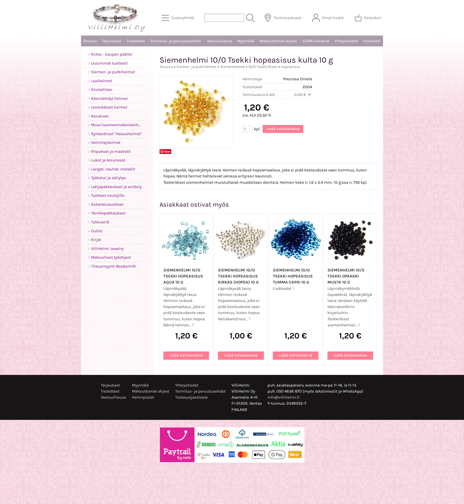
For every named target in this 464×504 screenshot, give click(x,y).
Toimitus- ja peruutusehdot (175, 41)
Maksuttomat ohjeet (278, 41)
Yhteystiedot (346, 41)
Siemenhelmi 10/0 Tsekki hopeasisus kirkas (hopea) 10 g (238, 276)
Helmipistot (143, 397)
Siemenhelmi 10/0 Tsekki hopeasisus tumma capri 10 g (293, 276)
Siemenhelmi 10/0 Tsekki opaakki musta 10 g (345, 276)
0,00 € (300, 94)
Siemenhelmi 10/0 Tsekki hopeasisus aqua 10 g (183, 276)
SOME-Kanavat (316, 41)
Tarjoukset (111, 41)
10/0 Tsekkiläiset (262, 67)
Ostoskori (372, 41)
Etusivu (90, 41)
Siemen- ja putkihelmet (196, 67)
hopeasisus (290, 67)
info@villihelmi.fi (284, 397)
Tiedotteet (135, 41)
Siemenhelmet (232, 67)
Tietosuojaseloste (191, 397)
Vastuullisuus (219, 41)
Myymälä (245, 41)
